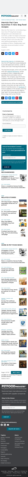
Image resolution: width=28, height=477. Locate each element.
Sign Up (6, 167)
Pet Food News (21, 19)
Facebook (22, 87)
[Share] (6, 53)
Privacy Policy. (6, 164)
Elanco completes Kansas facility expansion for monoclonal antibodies (13, 186)
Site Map (24, 472)
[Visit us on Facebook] (2, 425)
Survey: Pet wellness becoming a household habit (8, 302)
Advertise (10, 471)
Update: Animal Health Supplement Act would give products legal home (9, 312)
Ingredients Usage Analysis (9, 174)
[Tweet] (13, 53)
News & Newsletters (8, 19)
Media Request (7, 472)
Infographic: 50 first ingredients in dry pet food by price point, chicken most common (9, 178)
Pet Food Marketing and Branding (8, 361)
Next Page (16, 372)
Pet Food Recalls (6, 267)
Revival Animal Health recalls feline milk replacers (8, 322)
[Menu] (25, 16)
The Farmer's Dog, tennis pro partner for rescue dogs (9, 291)
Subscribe (4, 471)
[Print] (2, 53)
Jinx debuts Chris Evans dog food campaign (8, 364)
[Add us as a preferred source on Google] (20, 98)
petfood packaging (13, 71)
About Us (17, 471)
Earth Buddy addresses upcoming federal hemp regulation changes (9, 281)
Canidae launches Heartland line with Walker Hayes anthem (8, 332)
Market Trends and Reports (7, 299)
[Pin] (16, 53)
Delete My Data (14, 429)
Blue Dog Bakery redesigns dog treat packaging (7, 223)
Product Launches (6, 329)
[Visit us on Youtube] (8, 425)
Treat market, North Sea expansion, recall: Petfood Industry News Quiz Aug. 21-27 (9, 343)
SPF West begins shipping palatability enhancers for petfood (9, 203)
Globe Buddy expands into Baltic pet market (8, 352)
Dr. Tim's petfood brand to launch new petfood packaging (9, 213)
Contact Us (24, 471)
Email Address (7, 123)
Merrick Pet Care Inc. (7, 61)
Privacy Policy (16, 472)
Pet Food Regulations (7, 277)
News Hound (5, 340)
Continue (7, 130)
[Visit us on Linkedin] (5, 425)
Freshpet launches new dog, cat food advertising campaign (9, 233)
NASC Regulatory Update (8, 308)
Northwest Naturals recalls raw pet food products (7, 270)
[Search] (21, 16)
